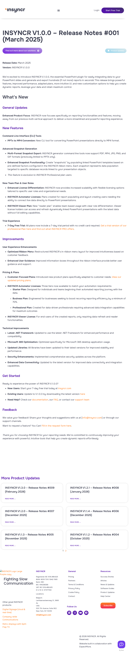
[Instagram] (75, 613)
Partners (71, 580)
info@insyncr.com (92, 417)
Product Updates (108, 592)
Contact (71, 596)
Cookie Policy (73, 592)
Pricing (71, 577)
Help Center (105, 596)
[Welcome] (121, 644)
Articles (104, 580)
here (82, 394)
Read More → (10, 499)
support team (82, 399)
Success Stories (107, 577)
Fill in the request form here (56, 425)
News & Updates (107, 584)
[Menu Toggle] (58, 10)
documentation (40, 399)
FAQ (56, 399)
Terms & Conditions (76, 584)
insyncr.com (64, 388)
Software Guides (107, 588)
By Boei (121, 650)
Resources (105, 571)
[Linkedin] (69, 613)
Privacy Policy (74, 588)
